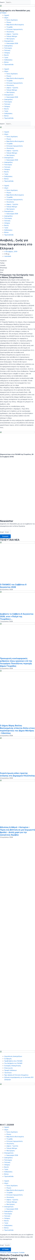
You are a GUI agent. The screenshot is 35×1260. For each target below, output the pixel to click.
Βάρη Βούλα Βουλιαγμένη (15, 24)
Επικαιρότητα (8, 41)
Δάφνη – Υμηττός (12, 34)
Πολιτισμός (8, 48)
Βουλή (6, 55)
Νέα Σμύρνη (10, 39)
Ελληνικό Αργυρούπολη (14, 29)
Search (2, 2)
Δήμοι (6, 17)
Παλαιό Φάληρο (11, 36)
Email (2, 532)
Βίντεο (6, 62)
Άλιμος (8, 22)
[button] (17, 261)
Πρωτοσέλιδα (8, 64)
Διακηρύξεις (8, 46)
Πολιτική (7, 50)
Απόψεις (7, 53)
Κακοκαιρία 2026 (12, 43)
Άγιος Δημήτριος (12, 20)
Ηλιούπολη (10, 32)
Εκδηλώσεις (8, 60)
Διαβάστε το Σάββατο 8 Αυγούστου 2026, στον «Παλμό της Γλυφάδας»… (16, 616)
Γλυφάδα (9, 27)
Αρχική (6, 15)
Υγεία (6, 57)
